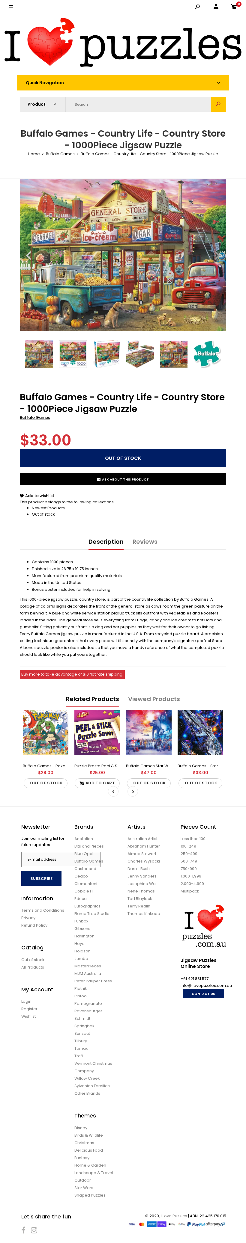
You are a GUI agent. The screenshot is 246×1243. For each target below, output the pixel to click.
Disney (80, 1128)
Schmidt (82, 1018)
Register (29, 1009)
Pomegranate (88, 1003)
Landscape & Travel (93, 1173)
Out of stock (43, 514)
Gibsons (82, 928)
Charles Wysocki (144, 861)
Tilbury (80, 1041)
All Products (32, 967)
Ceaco (81, 876)
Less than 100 (193, 839)
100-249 (188, 846)
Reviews (145, 541)
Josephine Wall (143, 883)
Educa (80, 898)
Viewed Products (154, 699)
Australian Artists (144, 839)
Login (26, 1001)
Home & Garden (90, 1165)
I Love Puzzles (174, 1216)
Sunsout (82, 1033)
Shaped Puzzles (90, 1195)
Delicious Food (88, 1150)
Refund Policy (34, 925)
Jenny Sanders (142, 876)
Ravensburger (88, 1011)
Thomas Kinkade (144, 913)
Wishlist (28, 1016)
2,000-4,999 (192, 883)
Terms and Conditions (42, 910)
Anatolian (83, 839)
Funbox (81, 921)
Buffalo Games (35, 417)
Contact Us (203, 993)
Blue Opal (83, 854)
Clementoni (85, 883)
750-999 (189, 869)
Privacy (28, 918)
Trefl (78, 1056)
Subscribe (41, 878)
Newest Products (48, 508)
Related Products (92, 699)
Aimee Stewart (142, 854)
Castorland (85, 869)
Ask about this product (125, 479)
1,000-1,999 (191, 876)
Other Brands (87, 1093)
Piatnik (80, 988)
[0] (234, 8)
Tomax (81, 1048)
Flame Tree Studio (92, 913)
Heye (79, 943)
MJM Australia (87, 973)
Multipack (190, 891)
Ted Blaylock (140, 898)
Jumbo (81, 958)
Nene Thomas (141, 891)
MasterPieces (87, 966)
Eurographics (87, 906)
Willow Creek (87, 1078)
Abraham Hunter (144, 846)
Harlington (84, 936)
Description (106, 541)
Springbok (84, 1026)
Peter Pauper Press (93, 981)
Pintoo (80, 996)
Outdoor (82, 1180)
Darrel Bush (139, 869)
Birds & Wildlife (88, 1135)
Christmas (84, 1143)
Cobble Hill (84, 891)
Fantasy (81, 1158)
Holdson (82, 951)
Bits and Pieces (89, 846)
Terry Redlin (139, 906)
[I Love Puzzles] (123, 43)
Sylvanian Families (92, 1086)
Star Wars (83, 1188)
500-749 (189, 861)
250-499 (189, 854)
